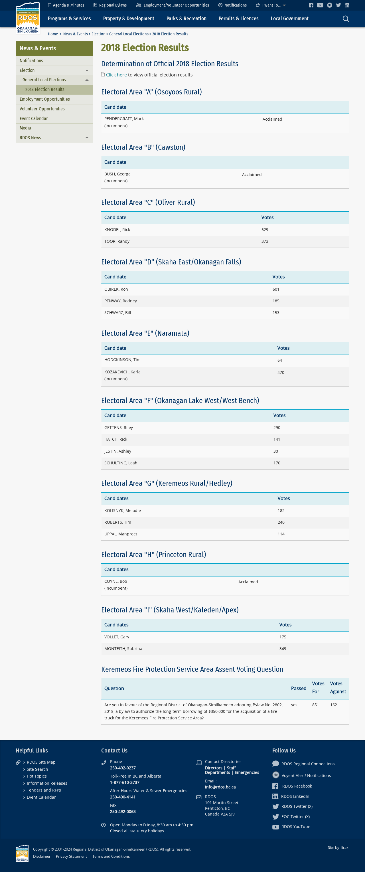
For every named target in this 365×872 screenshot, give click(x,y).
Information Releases (47, 783)
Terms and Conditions (111, 856)
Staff (231, 768)
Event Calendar (34, 118)
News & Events (75, 34)
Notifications (235, 5)
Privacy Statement (71, 856)
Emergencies (247, 772)
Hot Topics (37, 776)
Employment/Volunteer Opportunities (176, 5)
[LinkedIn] (347, 5)
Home (53, 34)
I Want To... (271, 5)
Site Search (37, 769)
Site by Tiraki (338, 847)
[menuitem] (66, 5)
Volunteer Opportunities (42, 109)
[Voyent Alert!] (329, 5)
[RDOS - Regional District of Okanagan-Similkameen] (28, 17)
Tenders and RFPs (44, 790)
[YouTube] (320, 5)
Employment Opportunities (45, 99)
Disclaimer (41, 856)
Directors (213, 768)
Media (25, 128)
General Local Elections (129, 34)
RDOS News (30, 137)
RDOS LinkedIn (295, 796)
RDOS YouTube (295, 826)
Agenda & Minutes (68, 5)
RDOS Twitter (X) (297, 806)
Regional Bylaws (113, 5)
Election (99, 34)
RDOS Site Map (41, 762)
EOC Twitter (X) (295, 816)
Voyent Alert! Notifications (306, 775)
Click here (116, 75)
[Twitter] (338, 5)
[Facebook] (311, 5)
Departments (217, 772)
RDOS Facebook (297, 786)
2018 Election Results (44, 89)
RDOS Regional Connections (308, 764)
